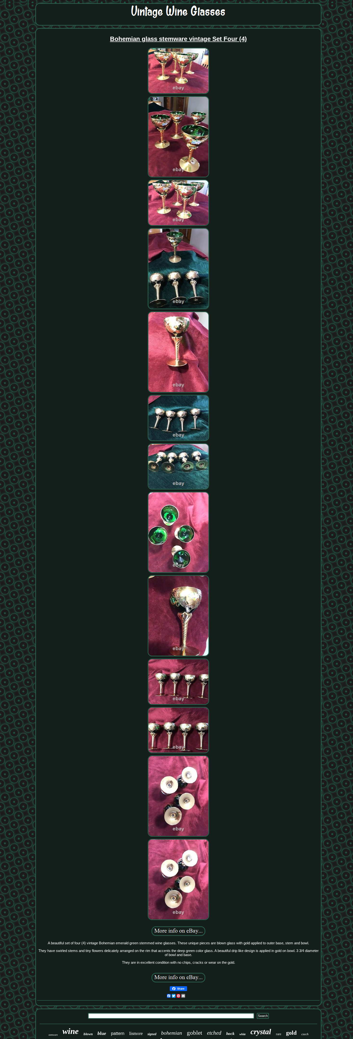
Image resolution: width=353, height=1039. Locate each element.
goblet (194, 1032)
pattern (117, 1033)
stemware (53, 1034)
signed (151, 1034)
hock (230, 1033)
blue (101, 1033)
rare (278, 1034)
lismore (136, 1033)
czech (305, 1034)
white (242, 1034)
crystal (260, 1031)
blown (88, 1034)
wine (70, 1031)
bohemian (171, 1033)
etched (214, 1033)
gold (291, 1033)
